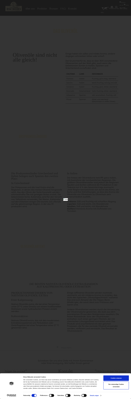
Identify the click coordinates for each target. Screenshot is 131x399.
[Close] (66, 200)
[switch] (51, 395)
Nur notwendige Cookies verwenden (116, 385)
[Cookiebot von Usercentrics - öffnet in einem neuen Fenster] (11, 395)
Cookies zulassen (116, 378)
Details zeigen (94, 395)
